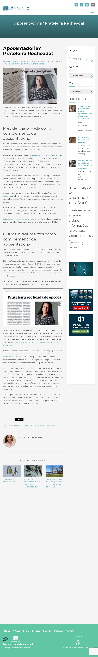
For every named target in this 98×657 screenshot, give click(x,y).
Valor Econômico (37, 64)
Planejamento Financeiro (15, 64)
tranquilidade (8, 427)
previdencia (41, 425)
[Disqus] (33, 526)
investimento (31, 425)
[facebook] (76, 4)
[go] (89, 59)
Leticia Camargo (12, 61)
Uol (28, 64)
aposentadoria (20, 425)
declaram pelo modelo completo (45, 155)
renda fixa (50, 425)
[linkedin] (87, 4)
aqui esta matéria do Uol (17, 219)
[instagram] (81, 4)
